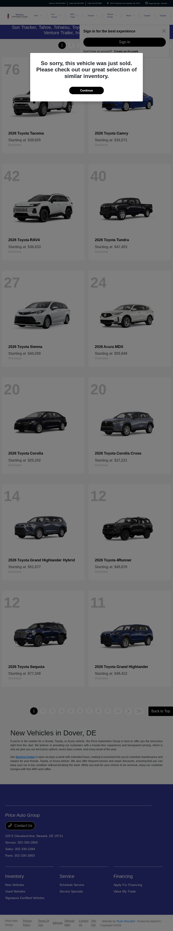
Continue (86, 90)
